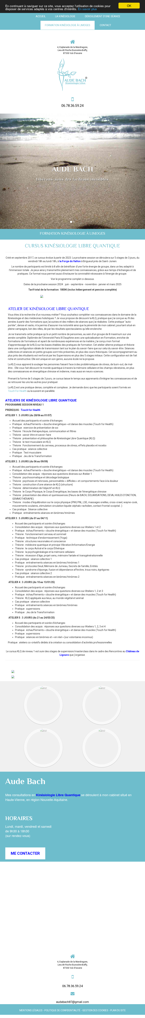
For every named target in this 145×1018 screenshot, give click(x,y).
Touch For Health (17, 391)
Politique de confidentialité (62, 1010)
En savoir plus (87, 9)
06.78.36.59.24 (72, 106)
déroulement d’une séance (102, 16)
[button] (11, 171)
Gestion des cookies (95, 1010)
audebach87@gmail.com (72, 1002)
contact (105, 25)
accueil (41, 16)
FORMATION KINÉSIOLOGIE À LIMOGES (67, 25)
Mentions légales (30, 1010)
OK (129, 5)
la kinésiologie (65, 16)
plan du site (118, 1010)
